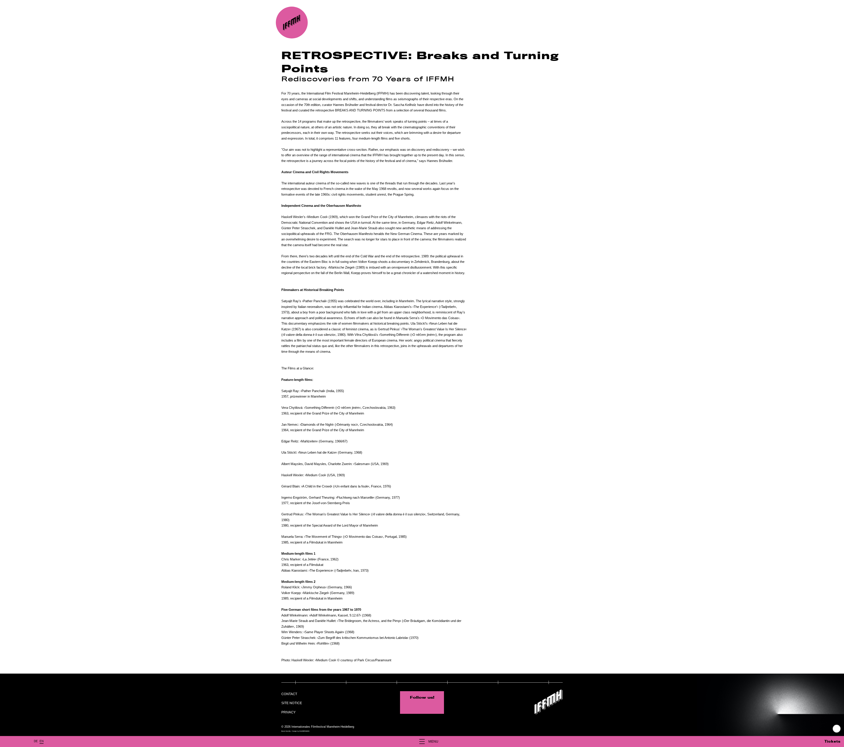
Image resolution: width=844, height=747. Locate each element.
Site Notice (291, 703)
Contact (289, 694)
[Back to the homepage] (292, 22)
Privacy (288, 712)
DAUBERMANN (304, 731)
